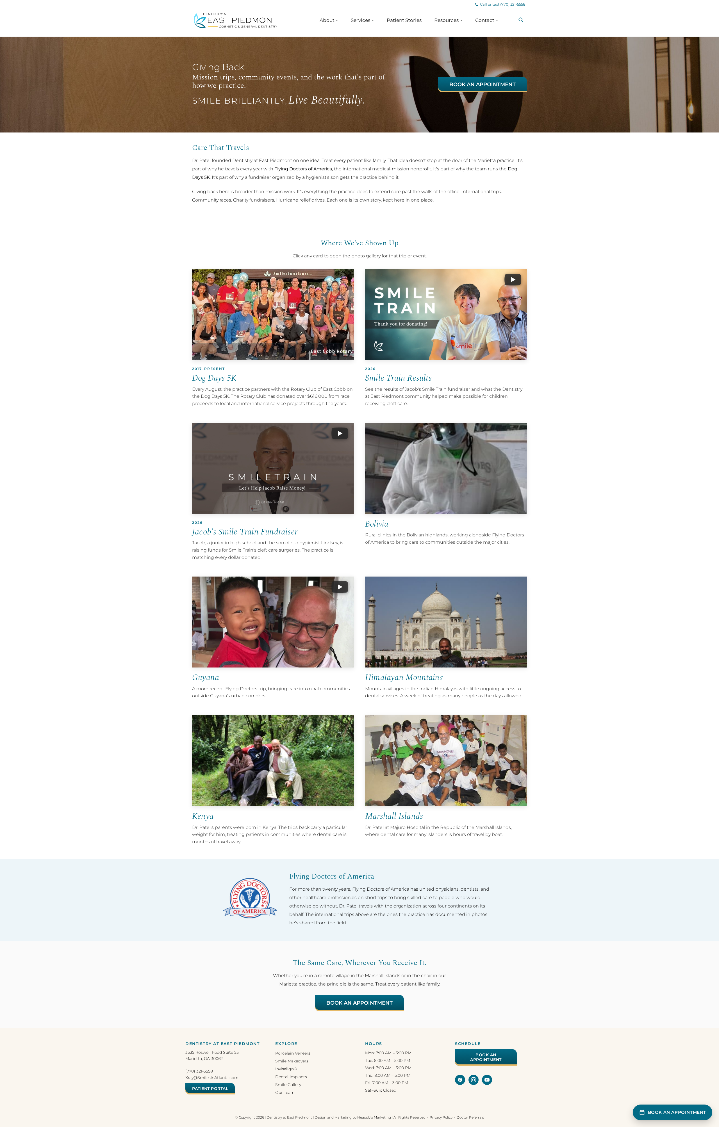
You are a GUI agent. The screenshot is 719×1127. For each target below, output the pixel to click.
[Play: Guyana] (273, 622)
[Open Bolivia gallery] (446, 468)
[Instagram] (473, 1080)
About (329, 20)
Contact (486, 20)
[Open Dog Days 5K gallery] (273, 314)
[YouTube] (487, 1080)
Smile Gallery (288, 1084)
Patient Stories (404, 20)
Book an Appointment (482, 84)
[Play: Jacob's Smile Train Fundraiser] (273, 468)
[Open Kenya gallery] (273, 760)
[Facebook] (460, 1080)
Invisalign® (286, 1068)
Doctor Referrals (470, 1117)
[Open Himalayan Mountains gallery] (446, 622)
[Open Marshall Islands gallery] (446, 760)
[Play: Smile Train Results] (446, 314)
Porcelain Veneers (292, 1053)
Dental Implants (291, 1076)
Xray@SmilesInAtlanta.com (211, 1077)
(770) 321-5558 (199, 1071)
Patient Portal (210, 1088)
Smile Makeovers (291, 1061)
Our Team (285, 1092)
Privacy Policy (441, 1117)
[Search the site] (521, 19)
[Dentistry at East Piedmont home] (235, 20)
